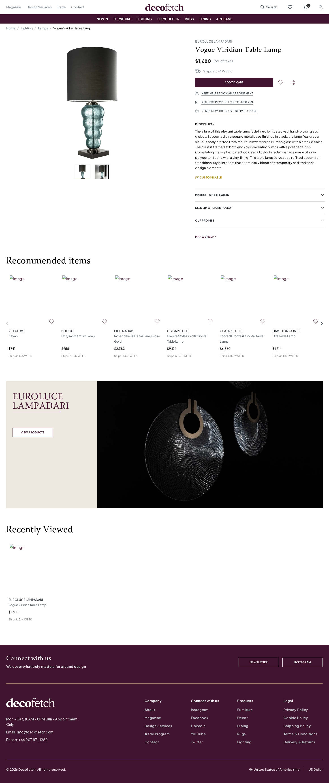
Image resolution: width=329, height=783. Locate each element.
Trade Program (157, 734)
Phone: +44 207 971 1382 (27, 740)
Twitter (197, 742)
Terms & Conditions (301, 734)
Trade (61, 7)
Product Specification (212, 195)
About (150, 709)
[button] (305, 7)
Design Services (39, 7)
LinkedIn (198, 726)
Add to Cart (234, 82)
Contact (77, 7)
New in (102, 19)
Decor (242, 718)
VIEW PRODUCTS (33, 432)
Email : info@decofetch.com (29, 732)
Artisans (224, 19)
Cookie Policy (296, 718)
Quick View (17, 363)
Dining (205, 19)
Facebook (200, 718)
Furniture (122, 19)
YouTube (198, 734)
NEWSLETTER (259, 662)
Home (10, 28)
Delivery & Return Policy (213, 207)
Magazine (13, 7)
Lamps (43, 28)
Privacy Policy (296, 709)
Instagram (199, 709)
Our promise (204, 220)
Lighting (144, 19)
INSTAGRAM (302, 662)
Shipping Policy (297, 726)
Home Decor (168, 19)
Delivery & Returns (299, 742)
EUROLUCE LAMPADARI (213, 41)
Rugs (189, 19)
